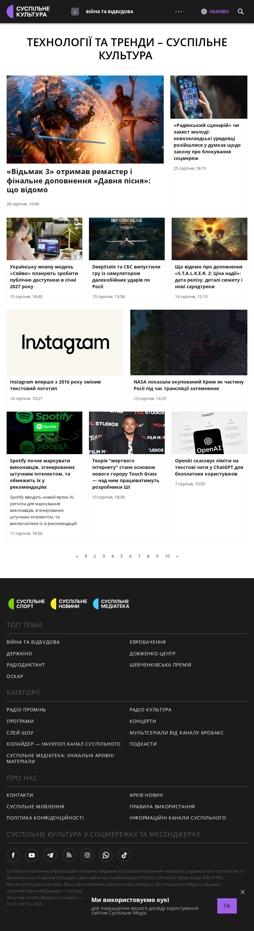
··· (179, 11)
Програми (20, 721)
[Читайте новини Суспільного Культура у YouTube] (31, 855)
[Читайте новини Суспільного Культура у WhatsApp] (105, 855)
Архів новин (146, 795)
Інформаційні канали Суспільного (178, 818)
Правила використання (162, 806)
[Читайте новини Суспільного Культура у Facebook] (13, 855)
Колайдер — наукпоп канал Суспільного (64, 744)
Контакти (20, 795)
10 (167, 556)
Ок (227, 906)
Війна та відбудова (109, 12)
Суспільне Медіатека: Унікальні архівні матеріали (60, 758)
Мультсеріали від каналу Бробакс (177, 732)
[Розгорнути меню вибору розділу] (75, 12)
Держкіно (19, 653)
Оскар (15, 676)
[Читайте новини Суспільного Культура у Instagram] (87, 855)
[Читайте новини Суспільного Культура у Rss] (68, 855)
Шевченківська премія (160, 665)
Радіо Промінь (26, 709)
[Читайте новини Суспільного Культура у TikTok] (124, 855)
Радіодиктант (26, 665)
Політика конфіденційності (45, 818)
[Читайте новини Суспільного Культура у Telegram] (50, 855)
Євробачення (148, 642)
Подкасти (143, 744)
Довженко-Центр (153, 653)
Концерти (143, 721)
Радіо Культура (151, 709)
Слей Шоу (20, 732)
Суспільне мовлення (35, 806)
